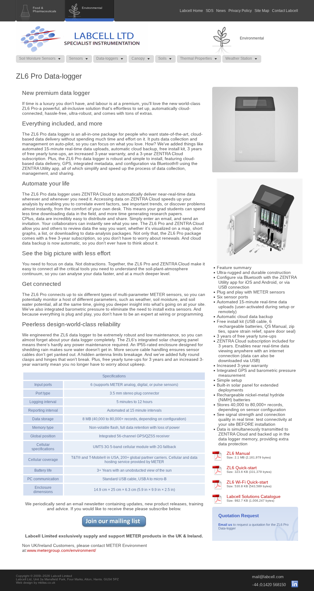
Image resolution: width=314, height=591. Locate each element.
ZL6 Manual (238, 453)
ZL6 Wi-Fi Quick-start (247, 482)
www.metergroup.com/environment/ (61, 550)
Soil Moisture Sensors (37, 58)
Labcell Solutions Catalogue (254, 496)
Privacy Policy (240, 11)
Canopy (138, 58)
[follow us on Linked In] (292, 584)
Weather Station (238, 58)
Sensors (76, 58)
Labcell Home (191, 11)
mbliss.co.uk (46, 582)
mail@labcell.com (268, 576)
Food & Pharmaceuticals (44, 9)
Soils (162, 58)
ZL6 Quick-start (242, 467)
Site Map (262, 11)
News (221, 11)
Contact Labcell (285, 11)
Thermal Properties (196, 58)
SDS (209, 11)
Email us (225, 524)
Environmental (92, 7)
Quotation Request (238, 515)
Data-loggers (107, 58)
